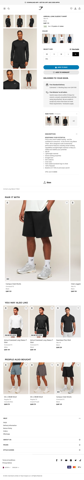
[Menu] (4, 8)
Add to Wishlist (62, 72)
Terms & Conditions (8, 460)
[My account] (75, 8)
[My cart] (79, 8)
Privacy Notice (7, 463)
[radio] (46, 38)
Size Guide (75, 49)
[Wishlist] (71, 8)
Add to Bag (63, 67)
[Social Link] (57, 460)
